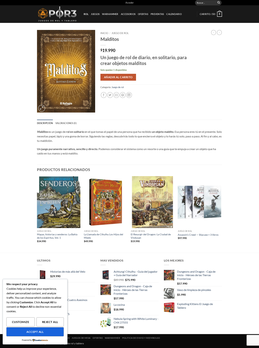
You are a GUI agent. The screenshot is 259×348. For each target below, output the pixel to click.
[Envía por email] (116, 95)
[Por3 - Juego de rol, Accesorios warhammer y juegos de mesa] (57, 14)
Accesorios (128, 14)
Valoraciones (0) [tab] (66, 123)
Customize (20, 322)
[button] (129, 2)
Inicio (104, 33)
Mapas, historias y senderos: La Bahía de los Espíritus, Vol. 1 (57, 236)
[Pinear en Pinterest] (123, 95)
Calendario (174, 14)
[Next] (221, 214)
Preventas (157, 14)
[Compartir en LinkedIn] (129, 95)
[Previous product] (219, 32)
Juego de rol (120, 33)
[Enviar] (218, 2)
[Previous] (37, 214)
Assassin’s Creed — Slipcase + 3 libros (198, 234)
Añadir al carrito (118, 77)
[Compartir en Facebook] (104, 95)
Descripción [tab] (45, 123)
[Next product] (213, 32)
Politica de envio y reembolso (141, 338)
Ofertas (143, 14)
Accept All (35, 331)
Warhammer (110, 14)
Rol (86, 14)
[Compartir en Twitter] (110, 95)
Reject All (50, 322)
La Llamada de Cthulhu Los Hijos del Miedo (103, 236)
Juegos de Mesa (81, 338)
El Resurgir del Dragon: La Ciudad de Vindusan (151, 236)
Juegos (95, 14)
